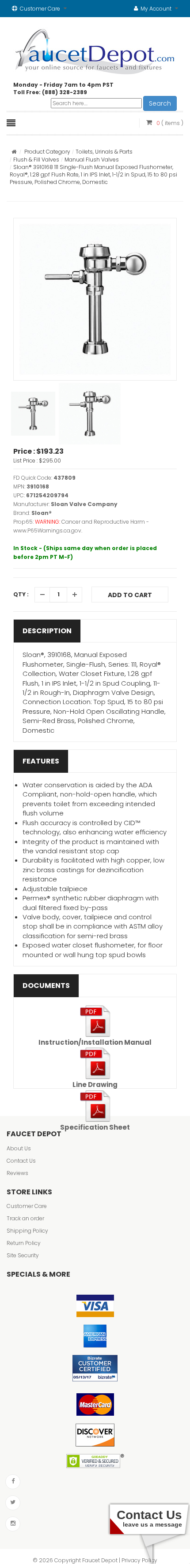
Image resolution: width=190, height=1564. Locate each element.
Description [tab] (47, 631)
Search (160, 103)
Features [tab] (41, 761)
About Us (19, 1148)
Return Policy (24, 1243)
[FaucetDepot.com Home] (95, 50)
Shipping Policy (27, 1230)
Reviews (17, 1173)
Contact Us (21, 1160)
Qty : (21, 594)
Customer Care (27, 1206)
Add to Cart (130, 595)
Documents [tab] (46, 985)
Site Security (23, 1255)
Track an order (25, 1218)
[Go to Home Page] (14, 151)
